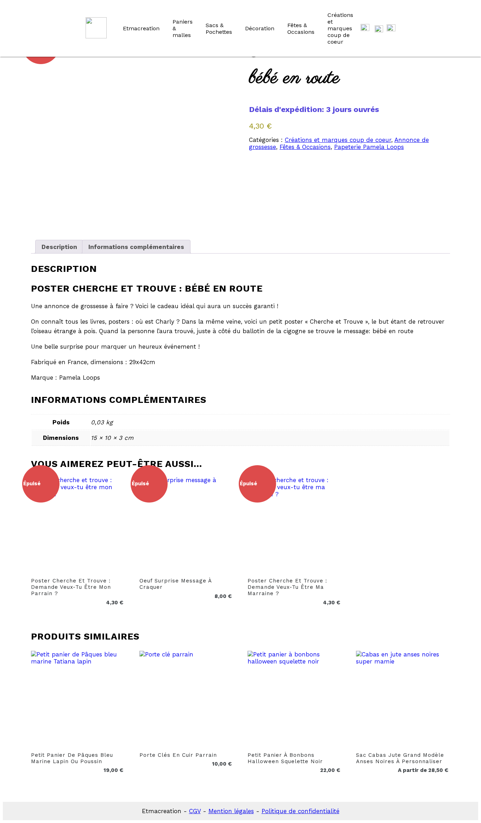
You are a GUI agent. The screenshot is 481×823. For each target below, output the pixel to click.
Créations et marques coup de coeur (340, 28)
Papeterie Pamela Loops (369, 146)
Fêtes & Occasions (300, 28)
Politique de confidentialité (300, 811)
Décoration (259, 28)
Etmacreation (141, 28)
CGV (195, 811)
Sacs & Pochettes (219, 28)
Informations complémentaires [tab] (136, 246)
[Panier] (365, 28)
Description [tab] (59, 246)
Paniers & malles (183, 28)
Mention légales (231, 811)
